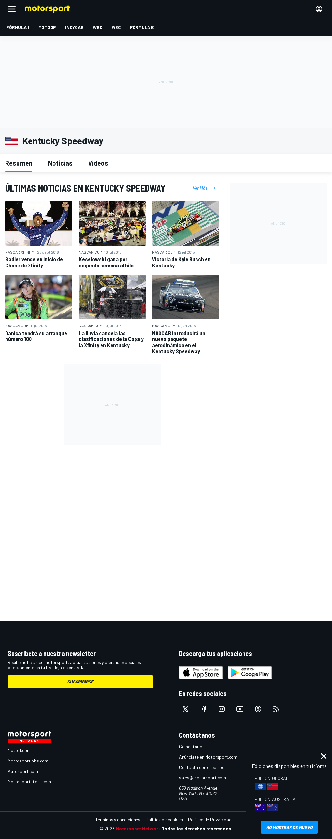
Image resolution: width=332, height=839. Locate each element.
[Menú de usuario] (319, 9)
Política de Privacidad (209, 819)
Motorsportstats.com (29, 781)
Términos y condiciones (117, 819)
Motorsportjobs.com (28, 760)
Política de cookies (164, 819)
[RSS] (276, 709)
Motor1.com (19, 750)
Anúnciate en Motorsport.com (208, 757)
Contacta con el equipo (202, 767)
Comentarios (192, 746)
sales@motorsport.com (202, 777)
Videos (98, 163)
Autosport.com (23, 771)
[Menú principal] (11, 9)
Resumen (18, 163)
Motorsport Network (138, 828)
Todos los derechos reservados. (197, 828)
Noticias (60, 163)
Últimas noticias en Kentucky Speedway (85, 188)
